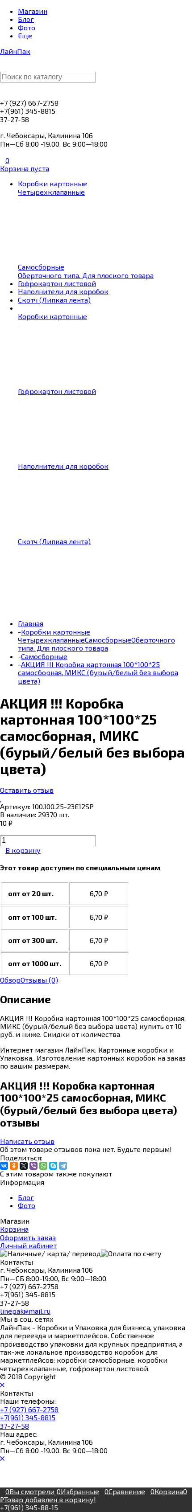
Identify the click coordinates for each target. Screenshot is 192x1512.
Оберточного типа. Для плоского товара (96, 643)
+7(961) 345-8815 (27, 1417)
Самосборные (108, 639)
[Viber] (33, 1166)
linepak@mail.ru (25, 1311)
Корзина (14, 1229)
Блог (26, 1197)
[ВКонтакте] (4, 1166)
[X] (24, 1166)
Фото (26, 1205)
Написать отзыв (27, 1141)
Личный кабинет (28, 1245)
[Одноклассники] (14, 1166)
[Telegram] (63, 1166)
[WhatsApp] (43, 1166)
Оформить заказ (28, 1237)
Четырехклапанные (51, 639)
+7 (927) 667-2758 (29, 1409)
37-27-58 (14, 1426)
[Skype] (53, 1166)
